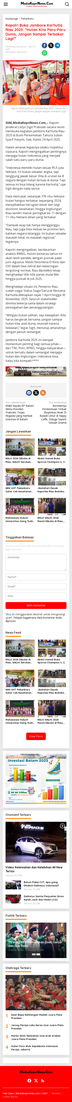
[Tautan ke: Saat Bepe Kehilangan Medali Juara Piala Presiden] (36, 992)
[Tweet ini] (51, 45)
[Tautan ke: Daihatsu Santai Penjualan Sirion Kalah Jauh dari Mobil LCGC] (13, 899)
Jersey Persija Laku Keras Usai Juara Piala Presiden (37, 1027)
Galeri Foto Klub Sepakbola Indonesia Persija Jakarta (34, 1048)
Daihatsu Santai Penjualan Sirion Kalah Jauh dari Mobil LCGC (44, 898)
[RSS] (43, 393)
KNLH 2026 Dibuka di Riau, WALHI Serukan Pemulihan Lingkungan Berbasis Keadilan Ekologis (19, 460)
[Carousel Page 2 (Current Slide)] (38, 954)
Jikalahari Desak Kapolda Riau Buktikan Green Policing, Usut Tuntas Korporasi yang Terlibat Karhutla (51, 490)
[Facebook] (29, 393)
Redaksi (56, 1093)
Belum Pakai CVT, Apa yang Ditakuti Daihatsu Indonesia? (41, 884)
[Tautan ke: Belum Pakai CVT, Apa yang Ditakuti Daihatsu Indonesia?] (13, 884)
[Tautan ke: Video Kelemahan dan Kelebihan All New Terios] (36, 842)
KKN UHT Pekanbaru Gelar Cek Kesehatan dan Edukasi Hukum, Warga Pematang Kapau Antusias (18, 490)
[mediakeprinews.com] (36, 4)
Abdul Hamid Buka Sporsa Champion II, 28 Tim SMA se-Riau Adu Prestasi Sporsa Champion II (51, 460)
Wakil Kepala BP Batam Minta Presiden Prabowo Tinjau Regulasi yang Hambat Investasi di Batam (20, 411)
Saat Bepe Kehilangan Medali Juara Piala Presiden (36, 1016)
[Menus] (6, 4)
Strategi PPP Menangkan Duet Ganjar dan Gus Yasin (35, 944)
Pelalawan (22, 52)
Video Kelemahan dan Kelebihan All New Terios (34, 869)
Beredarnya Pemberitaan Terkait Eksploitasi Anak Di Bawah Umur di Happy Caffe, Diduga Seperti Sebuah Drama (53, 412)
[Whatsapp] (44, 53)
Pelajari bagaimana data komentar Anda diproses (34, 619)
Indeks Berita (10, 1096)
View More (36, 736)
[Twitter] (36, 393)
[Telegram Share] (57, 45)
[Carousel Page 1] (34, 954)
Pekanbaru (11, 52)
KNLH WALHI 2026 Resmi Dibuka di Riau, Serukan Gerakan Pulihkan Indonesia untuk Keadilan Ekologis (50, 519)
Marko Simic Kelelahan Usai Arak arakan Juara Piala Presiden (36, 1037)
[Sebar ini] (44, 45)
